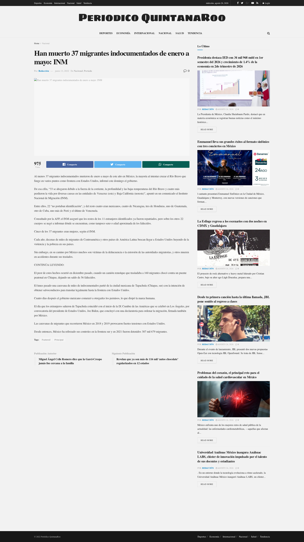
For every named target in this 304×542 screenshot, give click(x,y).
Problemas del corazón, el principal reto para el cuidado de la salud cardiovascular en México (228, 374)
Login (267, 3)
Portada (88, 70)
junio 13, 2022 (62, 70)
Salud (79, 3)
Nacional (70, 3)
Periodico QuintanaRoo (152, 17)
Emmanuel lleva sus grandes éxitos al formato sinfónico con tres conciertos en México (233, 143)
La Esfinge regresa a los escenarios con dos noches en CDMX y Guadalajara (232, 223)
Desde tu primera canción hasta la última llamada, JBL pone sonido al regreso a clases (233, 299)
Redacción (44, 70)
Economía (48, 3)
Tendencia (87, 3)
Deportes (38, 3)
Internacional (59, 3)
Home (36, 43)
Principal (59, 339)
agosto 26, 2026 (225, 109)
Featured (46, 339)
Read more (207, 129)
